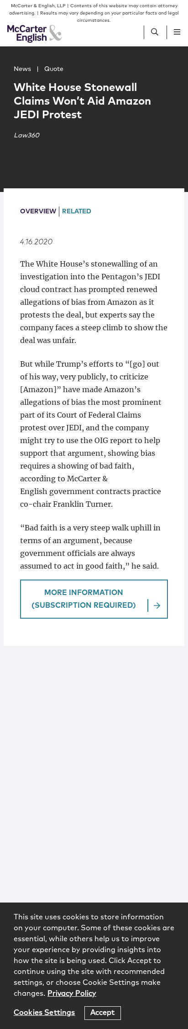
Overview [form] (38, 211)
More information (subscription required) (83, 599)
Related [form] (76, 211)
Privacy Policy (71, 993)
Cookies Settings (44, 1012)
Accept (102, 1012)
